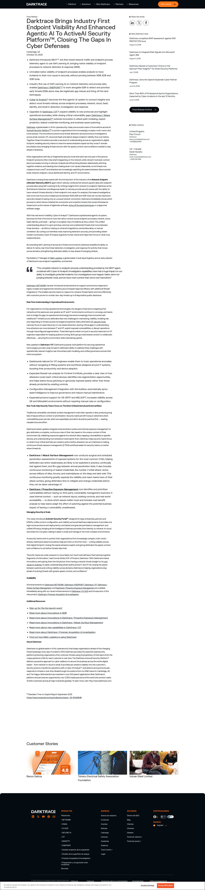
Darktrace (31, 127)
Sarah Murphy (135, 152)
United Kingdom (136, 131)
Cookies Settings (147, 885)
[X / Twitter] (38, 816)
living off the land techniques (81, 205)
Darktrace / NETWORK (36, 286)
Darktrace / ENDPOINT (74, 585)
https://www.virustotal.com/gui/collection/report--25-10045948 (54, 698)
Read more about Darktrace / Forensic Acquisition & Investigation (62, 632)
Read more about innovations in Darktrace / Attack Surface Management (66, 622)
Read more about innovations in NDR (48, 613)
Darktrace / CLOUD (80, 591)
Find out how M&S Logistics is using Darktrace (53, 637)
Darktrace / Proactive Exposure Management (75, 588)
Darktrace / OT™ (51, 112)
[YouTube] (43, 816)
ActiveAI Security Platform (39, 130)
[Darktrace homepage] (37, 4)
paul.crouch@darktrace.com (139, 139)
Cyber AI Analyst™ (38, 99)
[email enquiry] (54, 816)
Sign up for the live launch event (45, 608)
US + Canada (135, 149)
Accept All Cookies (165, 885)
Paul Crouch (135, 134)
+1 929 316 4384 (135, 159)
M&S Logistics (56, 258)
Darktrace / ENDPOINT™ (50, 87)
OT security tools (98, 322)
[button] (71, 4)
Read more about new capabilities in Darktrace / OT (55, 627)
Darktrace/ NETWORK (54, 585)
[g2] (48, 816)
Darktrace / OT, (90, 585)
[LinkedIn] (33, 816)
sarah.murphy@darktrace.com (140, 157)
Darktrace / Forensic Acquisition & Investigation (58, 594)
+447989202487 (135, 142)
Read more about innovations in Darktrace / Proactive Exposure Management (68, 618)
